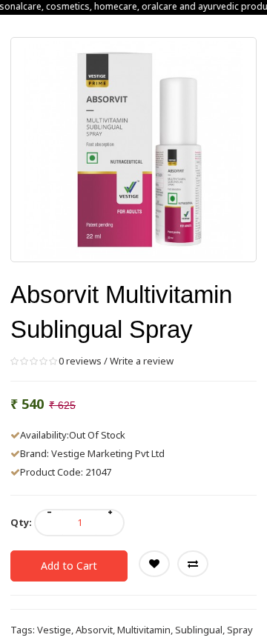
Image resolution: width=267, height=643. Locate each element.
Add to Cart (69, 566)
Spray (240, 629)
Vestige (54, 629)
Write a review (142, 360)
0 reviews (80, 360)
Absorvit (94, 629)
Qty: (21, 522)
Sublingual (198, 629)
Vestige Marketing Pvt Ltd (108, 453)
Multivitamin (144, 629)
